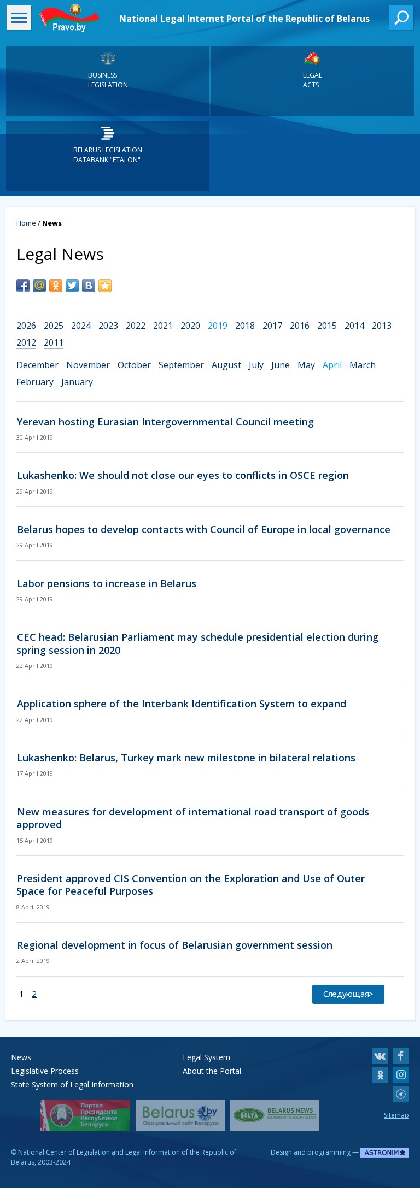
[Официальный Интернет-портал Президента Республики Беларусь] (85, 1115)
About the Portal (212, 1071)
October (134, 365)
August (226, 365)
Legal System (206, 1057)
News (21, 1057)
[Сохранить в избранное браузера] (105, 285)
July (256, 365)
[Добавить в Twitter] (72, 285)
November (88, 365)
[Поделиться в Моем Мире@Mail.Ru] (39, 285)
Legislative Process (45, 1071)
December (37, 365)
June (280, 365)
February (35, 382)
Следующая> (348, 993)
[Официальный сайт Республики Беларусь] (180, 1115)
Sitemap (396, 1115)
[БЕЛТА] (274, 1115)
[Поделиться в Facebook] (23, 285)
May (306, 365)
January (77, 382)
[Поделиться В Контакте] (88, 285)
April (332, 365)
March (362, 365)
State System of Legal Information (72, 1084)
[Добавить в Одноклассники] (55, 285)
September (181, 365)
